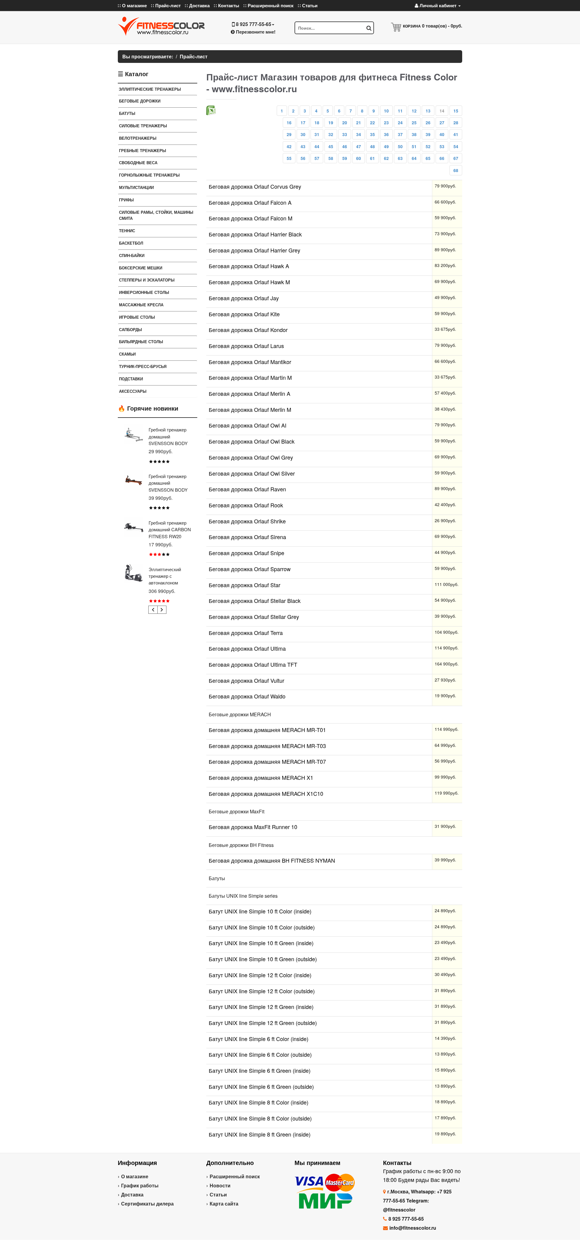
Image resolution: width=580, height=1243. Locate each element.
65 (428, 158)
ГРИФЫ (126, 200)
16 (289, 122)
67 (455, 158)
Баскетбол (131, 243)
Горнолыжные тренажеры (149, 175)
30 (303, 134)
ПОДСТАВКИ (131, 379)
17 (303, 122)
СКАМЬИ (127, 354)
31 (316, 134)
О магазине (134, 1176)
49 (386, 146)
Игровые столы (137, 317)
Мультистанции (136, 187)
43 (303, 146)
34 (358, 134)
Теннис (127, 230)
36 (386, 134)
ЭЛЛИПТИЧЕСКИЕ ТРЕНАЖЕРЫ (150, 89)
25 (414, 122)
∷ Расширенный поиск (268, 5)
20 (344, 122)
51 (414, 146)
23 (386, 122)
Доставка (132, 1194)
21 (358, 122)
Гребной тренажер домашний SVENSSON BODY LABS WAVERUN (168, 486)
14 (442, 111)
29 (289, 134)
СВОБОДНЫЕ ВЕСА (138, 162)
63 (400, 158)
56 (303, 158)
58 (330, 158)
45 (330, 146)
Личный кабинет (438, 5)
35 (372, 134)
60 (358, 158)
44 (316, 146)
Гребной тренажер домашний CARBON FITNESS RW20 (170, 529)
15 (455, 111)
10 (386, 111)
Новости (220, 1185)
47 (358, 146)
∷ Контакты (226, 5)
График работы (140, 1185)
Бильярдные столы (141, 341)
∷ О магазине (132, 5)
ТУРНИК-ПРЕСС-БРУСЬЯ (142, 366)
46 (344, 146)
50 (400, 146)
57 (316, 158)
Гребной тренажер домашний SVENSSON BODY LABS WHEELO (168, 439)
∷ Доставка (197, 5)
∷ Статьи (307, 5)
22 (372, 122)
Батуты (127, 113)
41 (455, 134)
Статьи (218, 1194)
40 (442, 134)
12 (414, 111)
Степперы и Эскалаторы (147, 280)
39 (428, 134)
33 (344, 134)
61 (372, 158)
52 (428, 146)
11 (400, 111)
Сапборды (130, 329)
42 (289, 146)
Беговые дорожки (139, 101)
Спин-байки (131, 255)
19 (330, 122)
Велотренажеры (137, 138)
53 (442, 146)
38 (414, 134)
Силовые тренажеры (143, 126)
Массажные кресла (141, 304)
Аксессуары (133, 391)
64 (414, 158)
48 (372, 146)
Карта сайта (224, 1203)
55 (289, 158)
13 (428, 111)
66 (442, 158)
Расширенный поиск (235, 1176)
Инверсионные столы (144, 292)
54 (455, 146)
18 (316, 122)
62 (386, 158)
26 (428, 122)
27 (442, 122)
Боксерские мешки (140, 268)
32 (330, 134)
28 (455, 122)
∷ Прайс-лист (166, 5)
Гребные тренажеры (142, 150)
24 (400, 122)
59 (344, 158)
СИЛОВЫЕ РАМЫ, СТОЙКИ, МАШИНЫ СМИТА (156, 215)
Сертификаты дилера (147, 1203)
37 (400, 134)
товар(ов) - (442, 25)
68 (455, 170)
